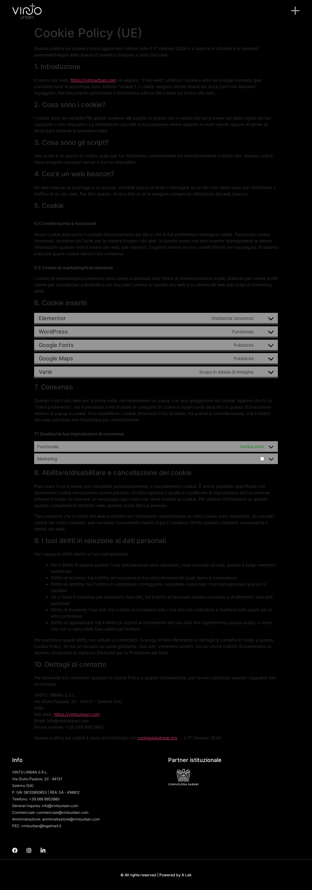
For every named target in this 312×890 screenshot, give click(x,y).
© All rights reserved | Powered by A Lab (156, 875)
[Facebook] (15, 850)
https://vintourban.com (93, 80)
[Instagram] (29, 850)
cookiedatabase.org (157, 737)
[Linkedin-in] (43, 850)
